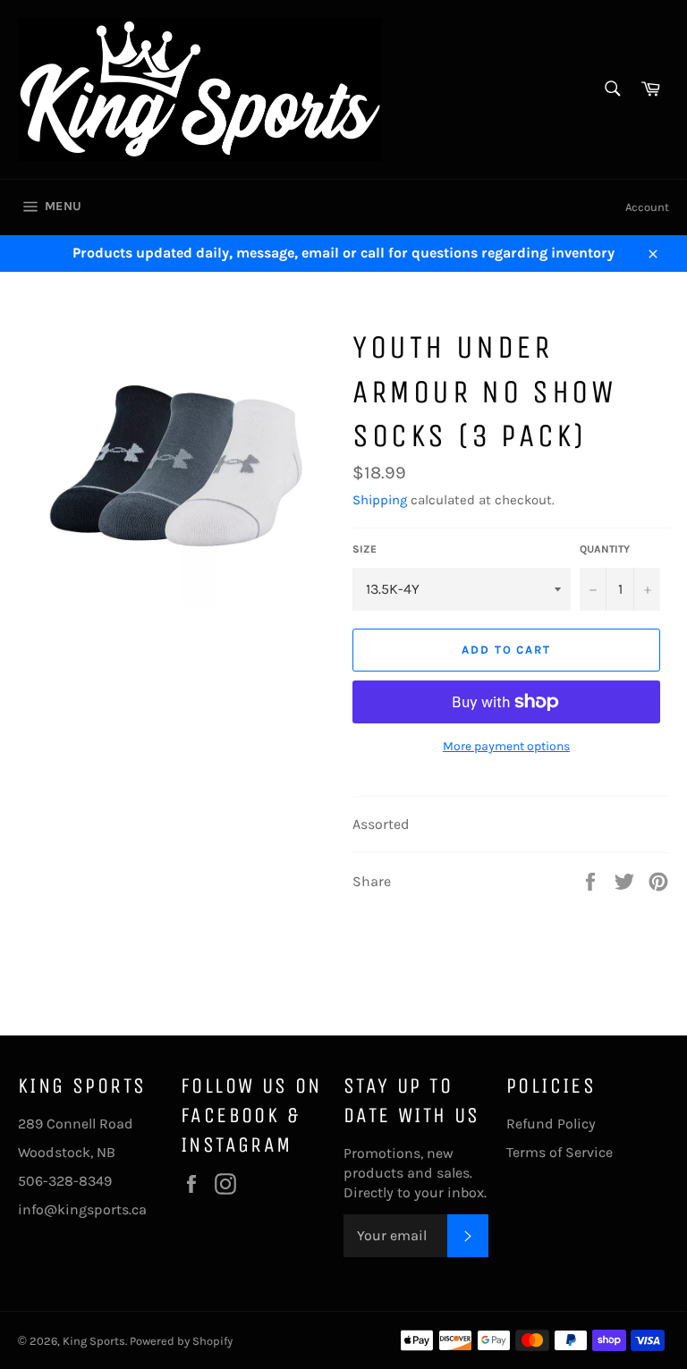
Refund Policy (551, 1123)
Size (364, 549)
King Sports (94, 1341)
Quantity (605, 549)
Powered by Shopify (181, 1341)
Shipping (379, 500)
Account (647, 207)
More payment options (506, 746)
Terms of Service (559, 1152)
